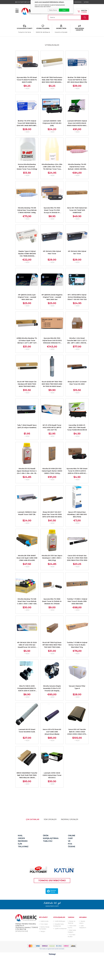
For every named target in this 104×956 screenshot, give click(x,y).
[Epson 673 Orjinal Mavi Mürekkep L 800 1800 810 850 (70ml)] (77, 496)
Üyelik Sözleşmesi (61, 928)
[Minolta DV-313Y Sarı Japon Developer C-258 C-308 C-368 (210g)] (52, 540)
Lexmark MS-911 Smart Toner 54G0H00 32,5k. (27, 730)
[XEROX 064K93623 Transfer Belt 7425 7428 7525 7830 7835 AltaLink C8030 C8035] (27, 757)
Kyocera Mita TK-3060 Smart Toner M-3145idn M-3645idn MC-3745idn (52, 601)
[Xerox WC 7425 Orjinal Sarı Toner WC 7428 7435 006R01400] (77, 192)
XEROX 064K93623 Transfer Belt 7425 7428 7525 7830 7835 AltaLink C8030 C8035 (27, 775)
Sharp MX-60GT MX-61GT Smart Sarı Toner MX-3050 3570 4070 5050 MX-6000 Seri (52, 514)
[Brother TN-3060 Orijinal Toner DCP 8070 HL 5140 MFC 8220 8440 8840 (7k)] (77, 62)
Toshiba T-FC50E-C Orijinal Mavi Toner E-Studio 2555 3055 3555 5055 (77, 601)
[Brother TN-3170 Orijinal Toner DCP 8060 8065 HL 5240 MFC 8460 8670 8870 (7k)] (27, 105)
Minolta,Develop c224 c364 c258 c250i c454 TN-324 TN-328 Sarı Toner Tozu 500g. (52, 166)
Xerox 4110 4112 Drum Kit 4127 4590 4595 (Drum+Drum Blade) (52, 731)
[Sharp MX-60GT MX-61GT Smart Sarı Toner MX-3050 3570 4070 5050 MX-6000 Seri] (52, 496)
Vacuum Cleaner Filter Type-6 (77, 687)
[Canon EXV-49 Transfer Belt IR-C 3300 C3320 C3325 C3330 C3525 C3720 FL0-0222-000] (77, 714)
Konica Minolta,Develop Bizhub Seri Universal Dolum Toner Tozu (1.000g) (27, 166)
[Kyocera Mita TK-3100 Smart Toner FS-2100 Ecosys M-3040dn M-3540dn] (52, 192)
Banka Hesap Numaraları (44, 928)
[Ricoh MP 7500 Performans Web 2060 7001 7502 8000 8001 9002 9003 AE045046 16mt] (52, 62)
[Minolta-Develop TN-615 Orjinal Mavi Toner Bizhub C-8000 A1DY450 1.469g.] (27, 192)
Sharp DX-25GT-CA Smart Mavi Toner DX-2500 (77, 383)
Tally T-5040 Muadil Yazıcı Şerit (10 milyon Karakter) (27, 426)
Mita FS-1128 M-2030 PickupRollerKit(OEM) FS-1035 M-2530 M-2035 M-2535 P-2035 (26, 688)
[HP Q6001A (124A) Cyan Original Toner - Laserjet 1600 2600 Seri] (27, 279)
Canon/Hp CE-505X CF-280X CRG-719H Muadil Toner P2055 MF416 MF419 (77, 427)
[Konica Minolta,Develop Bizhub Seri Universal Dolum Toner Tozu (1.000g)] (27, 149)
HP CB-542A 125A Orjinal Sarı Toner (77, 252)
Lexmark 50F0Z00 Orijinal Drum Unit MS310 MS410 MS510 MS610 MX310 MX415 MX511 (77, 123)
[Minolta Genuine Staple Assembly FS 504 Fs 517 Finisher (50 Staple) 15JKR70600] (52, 670)
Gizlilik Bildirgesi (60, 921)
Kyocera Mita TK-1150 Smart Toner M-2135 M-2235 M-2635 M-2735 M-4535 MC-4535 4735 (77, 471)
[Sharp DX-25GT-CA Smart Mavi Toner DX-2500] (77, 366)
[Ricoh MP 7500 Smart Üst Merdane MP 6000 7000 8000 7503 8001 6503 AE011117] (27, 366)
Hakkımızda (44, 921)
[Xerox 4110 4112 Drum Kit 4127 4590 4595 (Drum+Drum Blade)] (52, 714)
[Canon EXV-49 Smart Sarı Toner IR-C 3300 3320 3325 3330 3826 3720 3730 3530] (77, 540)
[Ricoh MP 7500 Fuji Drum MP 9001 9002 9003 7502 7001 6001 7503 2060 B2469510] (52, 627)
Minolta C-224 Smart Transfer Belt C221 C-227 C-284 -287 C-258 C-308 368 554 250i (77, 340)
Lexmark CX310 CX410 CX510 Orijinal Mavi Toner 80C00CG (52, 775)
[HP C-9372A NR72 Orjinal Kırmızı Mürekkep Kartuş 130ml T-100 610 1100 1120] (77, 279)
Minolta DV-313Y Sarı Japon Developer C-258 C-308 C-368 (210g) (52, 558)
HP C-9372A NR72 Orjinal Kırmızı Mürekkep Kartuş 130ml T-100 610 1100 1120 (77, 297)
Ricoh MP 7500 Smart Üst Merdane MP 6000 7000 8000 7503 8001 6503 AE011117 (26, 384)
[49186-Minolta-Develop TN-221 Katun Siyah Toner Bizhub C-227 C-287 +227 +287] (27, 323)
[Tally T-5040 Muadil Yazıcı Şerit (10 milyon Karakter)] (27, 409)
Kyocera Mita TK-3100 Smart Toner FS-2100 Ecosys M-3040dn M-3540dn (52, 210)
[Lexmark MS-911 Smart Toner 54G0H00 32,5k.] (27, 714)
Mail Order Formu (72, 926)
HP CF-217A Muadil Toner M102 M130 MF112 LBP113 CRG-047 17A (52, 427)
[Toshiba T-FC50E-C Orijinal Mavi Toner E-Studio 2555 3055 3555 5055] (77, 583)
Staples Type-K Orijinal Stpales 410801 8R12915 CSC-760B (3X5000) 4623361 (27, 253)
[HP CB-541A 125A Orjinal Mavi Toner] (52, 236)
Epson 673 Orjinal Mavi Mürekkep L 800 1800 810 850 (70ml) (77, 514)
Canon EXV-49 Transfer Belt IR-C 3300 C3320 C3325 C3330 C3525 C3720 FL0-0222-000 (77, 731)
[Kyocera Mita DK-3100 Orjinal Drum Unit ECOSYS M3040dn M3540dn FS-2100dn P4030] (52, 323)
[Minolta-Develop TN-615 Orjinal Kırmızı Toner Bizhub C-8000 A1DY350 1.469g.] (77, 149)
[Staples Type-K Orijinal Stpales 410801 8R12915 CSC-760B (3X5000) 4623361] (27, 236)
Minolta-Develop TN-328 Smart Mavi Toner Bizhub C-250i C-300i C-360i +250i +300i (27, 601)
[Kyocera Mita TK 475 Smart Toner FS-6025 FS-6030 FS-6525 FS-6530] (27, 62)
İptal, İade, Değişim (72, 931)
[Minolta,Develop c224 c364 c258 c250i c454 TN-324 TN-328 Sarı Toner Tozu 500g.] (52, 149)
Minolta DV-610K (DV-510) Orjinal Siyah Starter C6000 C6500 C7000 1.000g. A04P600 (52, 471)
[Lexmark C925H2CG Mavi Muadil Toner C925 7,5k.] (27, 496)
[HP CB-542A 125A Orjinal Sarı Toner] (77, 236)
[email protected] (21, 931)
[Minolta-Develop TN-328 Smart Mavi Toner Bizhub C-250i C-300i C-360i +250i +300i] (27, 583)
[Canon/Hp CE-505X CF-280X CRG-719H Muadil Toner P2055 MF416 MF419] (77, 409)
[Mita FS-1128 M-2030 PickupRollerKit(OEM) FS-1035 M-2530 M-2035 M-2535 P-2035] (27, 670)
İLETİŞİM (86, 2)
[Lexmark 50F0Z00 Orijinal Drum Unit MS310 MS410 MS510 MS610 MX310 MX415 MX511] (77, 105)
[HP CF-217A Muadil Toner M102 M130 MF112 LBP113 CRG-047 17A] (52, 409)
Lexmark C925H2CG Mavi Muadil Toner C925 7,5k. (27, 513)
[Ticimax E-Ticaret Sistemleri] (52, 954)
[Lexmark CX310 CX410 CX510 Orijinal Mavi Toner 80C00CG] (52, 757)
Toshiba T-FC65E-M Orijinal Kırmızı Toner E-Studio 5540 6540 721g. (77, 645)
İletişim (43, 931)
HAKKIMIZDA (77, 2)
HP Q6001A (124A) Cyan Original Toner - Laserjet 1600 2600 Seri (27, 297)
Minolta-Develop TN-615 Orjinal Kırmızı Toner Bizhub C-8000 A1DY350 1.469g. (77, 166)
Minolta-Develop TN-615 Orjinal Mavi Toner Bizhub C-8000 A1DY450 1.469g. (27, 210)
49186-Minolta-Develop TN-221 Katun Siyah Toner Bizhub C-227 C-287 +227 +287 (27, 340)
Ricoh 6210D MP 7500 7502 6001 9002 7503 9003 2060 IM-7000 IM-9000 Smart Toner (52, 384)
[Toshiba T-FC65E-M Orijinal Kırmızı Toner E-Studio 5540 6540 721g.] (77, 627)
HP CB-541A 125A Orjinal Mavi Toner (52, 252)
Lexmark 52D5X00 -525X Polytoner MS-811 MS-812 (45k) (52, 123)
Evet (64, 10)
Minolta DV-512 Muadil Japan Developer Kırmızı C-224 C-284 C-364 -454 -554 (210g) (27, 471)
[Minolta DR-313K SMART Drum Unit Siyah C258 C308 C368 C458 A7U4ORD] (27, 540)
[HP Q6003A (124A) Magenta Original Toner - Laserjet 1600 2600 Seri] (52, 279)
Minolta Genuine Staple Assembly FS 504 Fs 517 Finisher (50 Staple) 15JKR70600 (52, 688)
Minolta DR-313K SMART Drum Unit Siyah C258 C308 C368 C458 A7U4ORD (27, 558)
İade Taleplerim (82, 926)
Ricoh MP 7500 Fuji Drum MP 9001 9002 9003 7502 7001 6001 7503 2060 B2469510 (52, 645)
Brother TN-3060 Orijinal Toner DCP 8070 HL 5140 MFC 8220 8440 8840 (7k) (77, 80)
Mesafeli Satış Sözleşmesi (58, 925)
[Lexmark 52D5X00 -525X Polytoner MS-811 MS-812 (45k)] (52, 105)
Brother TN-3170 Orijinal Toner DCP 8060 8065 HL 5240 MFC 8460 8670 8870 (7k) (27, 123)
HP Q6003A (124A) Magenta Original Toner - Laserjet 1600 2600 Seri (52, 297)
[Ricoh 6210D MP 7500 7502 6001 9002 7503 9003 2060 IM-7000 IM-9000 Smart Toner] (52, 366)
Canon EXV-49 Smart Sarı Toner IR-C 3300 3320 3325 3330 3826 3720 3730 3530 (77, 558)
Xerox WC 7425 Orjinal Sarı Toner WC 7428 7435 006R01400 (77, 210)
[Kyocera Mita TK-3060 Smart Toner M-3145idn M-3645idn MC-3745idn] (52, 583)
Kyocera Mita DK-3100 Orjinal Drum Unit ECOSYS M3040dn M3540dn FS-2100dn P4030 (52, 340)
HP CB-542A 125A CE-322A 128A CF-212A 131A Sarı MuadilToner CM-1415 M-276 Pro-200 (27, 645)
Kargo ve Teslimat (71, 922)
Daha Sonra (53, 10)
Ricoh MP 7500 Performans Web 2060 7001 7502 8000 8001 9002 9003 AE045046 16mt (52, 80)
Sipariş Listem (82, 922)
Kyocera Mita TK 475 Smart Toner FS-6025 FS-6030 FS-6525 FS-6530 (27, 80)
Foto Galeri (44, 924)
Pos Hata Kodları (71, 935)
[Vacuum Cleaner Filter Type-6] (77, 670)
